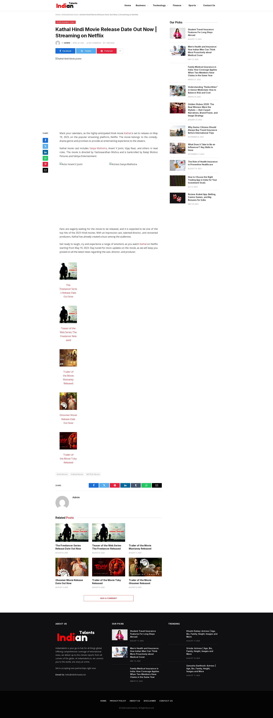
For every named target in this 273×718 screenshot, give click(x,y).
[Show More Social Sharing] (120, 51)
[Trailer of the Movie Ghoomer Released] (145, 567)
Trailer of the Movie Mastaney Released (140, 547)
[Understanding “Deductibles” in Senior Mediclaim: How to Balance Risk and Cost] (177, 90)
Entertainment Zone (70, 14)
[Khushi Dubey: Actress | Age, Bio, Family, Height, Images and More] (176, 634)
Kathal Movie (77, 474)
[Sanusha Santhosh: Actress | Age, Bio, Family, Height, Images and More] (176, 669)
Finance (177, 5)
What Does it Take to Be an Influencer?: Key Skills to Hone (201, 147)
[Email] (45, 170)
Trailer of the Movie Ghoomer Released (140, 582)
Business (141, 5)
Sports (192, 5)
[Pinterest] (45, 164)
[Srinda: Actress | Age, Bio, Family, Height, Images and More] (176, 652)
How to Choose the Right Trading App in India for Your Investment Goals (202, 180)
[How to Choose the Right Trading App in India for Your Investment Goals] (177, 180)
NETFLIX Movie (93, 474)
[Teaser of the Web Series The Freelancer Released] (68, 315)
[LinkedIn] (45, 152)
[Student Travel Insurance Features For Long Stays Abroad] (177, 33)
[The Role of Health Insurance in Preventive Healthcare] (177, 165)
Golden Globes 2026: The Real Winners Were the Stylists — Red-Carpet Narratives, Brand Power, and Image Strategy (203, 110)
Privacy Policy (118, 700)
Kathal (127, 133)
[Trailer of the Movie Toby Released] (68, 441)
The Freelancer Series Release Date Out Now (68, 547)
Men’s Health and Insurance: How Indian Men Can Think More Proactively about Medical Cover (202, 50)
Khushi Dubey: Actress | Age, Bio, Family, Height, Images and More (201, 634)
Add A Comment (108, 598)
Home (128, 5)
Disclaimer (150, 700)
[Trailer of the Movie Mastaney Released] (68, 358)
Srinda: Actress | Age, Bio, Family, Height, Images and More (199, 651)
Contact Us (209, 5)
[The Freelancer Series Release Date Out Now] (68, 271)
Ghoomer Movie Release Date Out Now (68, 419)
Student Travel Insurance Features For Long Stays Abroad (201, 32)
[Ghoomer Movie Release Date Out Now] (68, 401)
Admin (67, 43)
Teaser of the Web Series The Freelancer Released (106, 547)
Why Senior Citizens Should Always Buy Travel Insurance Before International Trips (202, 130)
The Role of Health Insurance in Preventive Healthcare (203, 163)
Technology (159, 5)
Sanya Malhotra (98, 148)
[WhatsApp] (45, 158)
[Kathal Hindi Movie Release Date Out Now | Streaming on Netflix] (108, 92)
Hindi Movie (62, 474)
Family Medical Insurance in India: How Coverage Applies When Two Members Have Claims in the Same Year (202, 71)
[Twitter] (45, 146)
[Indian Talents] (67, 5)
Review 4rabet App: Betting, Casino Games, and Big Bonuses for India (202, 197)
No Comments (95, 43)
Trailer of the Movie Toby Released (68, 458)
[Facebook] (45, 140)
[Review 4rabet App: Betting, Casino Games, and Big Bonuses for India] (177, 198)
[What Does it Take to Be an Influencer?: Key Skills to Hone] (177, 148)
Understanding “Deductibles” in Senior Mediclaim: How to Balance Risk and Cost (203, 90)
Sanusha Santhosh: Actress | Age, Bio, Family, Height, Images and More (201, 668)
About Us (135, 700)
